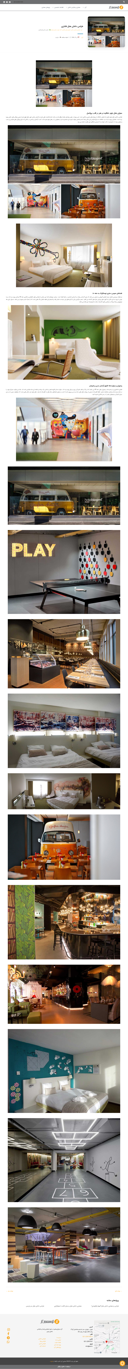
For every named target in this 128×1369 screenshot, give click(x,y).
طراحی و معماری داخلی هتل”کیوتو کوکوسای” (105, 1306)
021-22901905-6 (88, 1337)
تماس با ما (58, 1340)
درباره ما (59, 1338)
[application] (84, 7)
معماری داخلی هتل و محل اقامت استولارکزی (68, 1306)
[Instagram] (7, 2)
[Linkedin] (4, 2)
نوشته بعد (9, 1291)
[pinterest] (10, 2)
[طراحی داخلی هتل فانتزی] (64, 83)
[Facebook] (8, 1334)
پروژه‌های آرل (57, 1347)
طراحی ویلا (43, 1341)
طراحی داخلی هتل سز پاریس (35, 1306)
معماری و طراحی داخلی (75, 30)
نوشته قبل (118, 1291)
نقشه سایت (58, 1342)
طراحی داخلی (42, 1339)
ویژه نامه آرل (57, 1345)
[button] (124, 2)
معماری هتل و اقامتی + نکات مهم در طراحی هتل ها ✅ (59, 30)
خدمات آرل (43, 1346)
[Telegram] (8, 1338)
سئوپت (51, 1361)
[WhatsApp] (8, 1342)
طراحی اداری (42, 1344)
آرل (81, 30)
